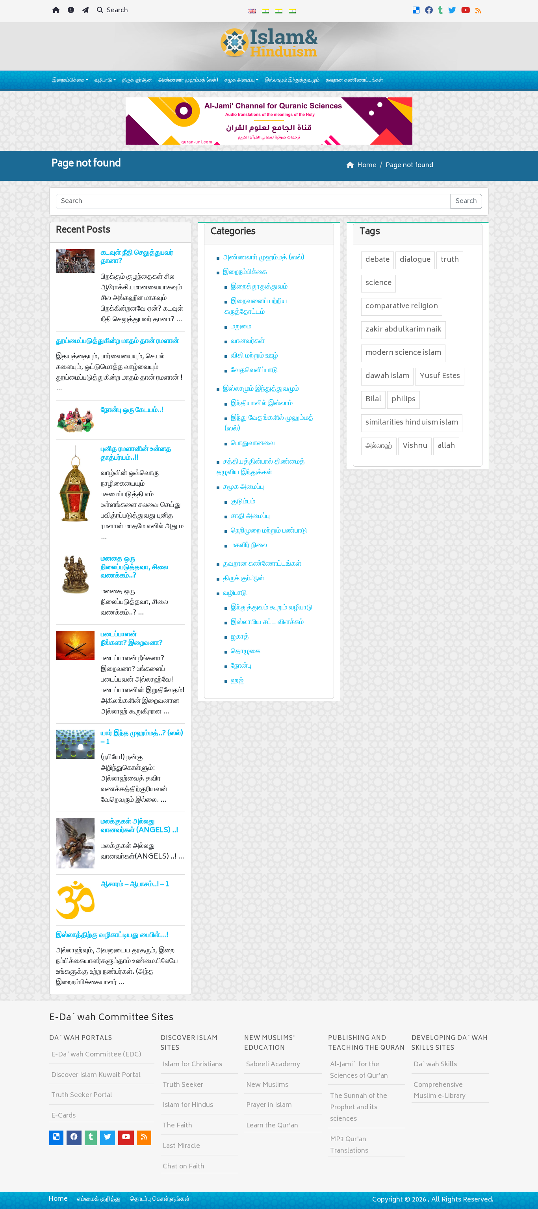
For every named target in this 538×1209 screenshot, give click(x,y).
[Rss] (479, 10)
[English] (252, 11)
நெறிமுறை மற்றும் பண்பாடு (269, 531)
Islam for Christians (192, 1064)
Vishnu (415, 446)
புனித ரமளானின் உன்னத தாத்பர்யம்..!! (136, 453)
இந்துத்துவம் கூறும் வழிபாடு (272, 608)
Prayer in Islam (269, 1105)
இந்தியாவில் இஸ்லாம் (262, 403)
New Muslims (267, 1085)
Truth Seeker (183, 1085)
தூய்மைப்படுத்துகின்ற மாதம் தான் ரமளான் (117, 341)
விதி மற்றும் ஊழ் (254, 356)
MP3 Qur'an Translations (349, 1145)
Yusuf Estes (439, 376)
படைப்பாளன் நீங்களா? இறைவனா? (132, 639)
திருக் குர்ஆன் (137, 80)
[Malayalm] (265, 11)
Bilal (373, 399)
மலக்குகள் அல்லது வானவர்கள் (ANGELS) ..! (139, 826)
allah (446, 446)
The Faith (177, 1125)
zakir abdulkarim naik (403, 330)
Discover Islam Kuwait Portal (96, 1075)
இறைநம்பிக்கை (68, 80)
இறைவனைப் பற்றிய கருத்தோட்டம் (255, 307)
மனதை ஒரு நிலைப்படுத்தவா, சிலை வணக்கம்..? (134, 567)
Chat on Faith (183, 1166)
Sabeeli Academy (273, 1064)
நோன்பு (241, 666)
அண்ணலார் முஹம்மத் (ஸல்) (188, 80)
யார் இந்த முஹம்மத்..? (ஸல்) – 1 (142, 738)
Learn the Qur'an (272, 1125)
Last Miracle (181, 1146)
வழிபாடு (103, 80)
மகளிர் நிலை (249, 545)
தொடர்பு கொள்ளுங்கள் (160, 1199)
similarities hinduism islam (411, 423)
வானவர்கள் (248, 341)
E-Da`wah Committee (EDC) (96, 1054)
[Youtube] (466, 10)
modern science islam (403, 353)
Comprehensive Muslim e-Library (440, 1091)
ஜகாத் (240, 637)
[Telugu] (279, 11)
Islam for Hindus (188, 1105)
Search (116, 10)
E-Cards (63, 1115)
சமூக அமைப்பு (239, 80)
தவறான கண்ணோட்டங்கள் (354, 80)
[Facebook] (430, 10)
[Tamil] (292, 11)
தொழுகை (245, 651)
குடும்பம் (243, 502)
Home (58, 1199)
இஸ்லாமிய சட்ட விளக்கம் (267, 622)
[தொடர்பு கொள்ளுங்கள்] (86, 11)
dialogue (415, 260)
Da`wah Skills (435, 1064)
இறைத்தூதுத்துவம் (259, 287)
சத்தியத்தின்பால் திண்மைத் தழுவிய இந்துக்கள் (261, 467)
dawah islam (387, 376)
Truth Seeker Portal (81, 1095)
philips (403, 399)
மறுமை (241, 326)
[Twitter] (453, 10)
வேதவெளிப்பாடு (254, 370)
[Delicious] (417, 10)
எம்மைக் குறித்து (99, 1199)
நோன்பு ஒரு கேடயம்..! (132, 410)
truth (450, 260)
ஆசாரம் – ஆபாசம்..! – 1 (135, 884)
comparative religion (401, 306)
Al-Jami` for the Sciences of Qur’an (359, 1070)
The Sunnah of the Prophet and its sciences (358, 1108)
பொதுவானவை (253, 443)
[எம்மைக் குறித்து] (72, 11)
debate (377, 260)
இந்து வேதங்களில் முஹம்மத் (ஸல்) (269, 423)
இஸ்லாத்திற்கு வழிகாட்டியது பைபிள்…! (112, 935)
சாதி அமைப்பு (250, 516)
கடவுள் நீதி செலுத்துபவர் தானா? (137, 257)
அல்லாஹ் (378, 446)
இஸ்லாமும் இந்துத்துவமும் (292, 80)
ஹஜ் (237, 680)
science (378, 283)
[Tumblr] (441, 10)
